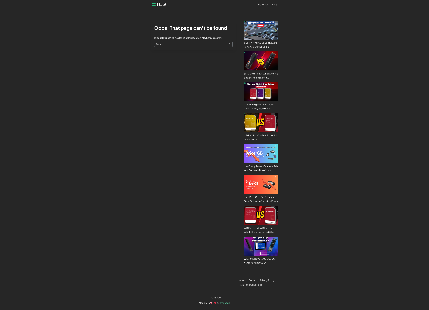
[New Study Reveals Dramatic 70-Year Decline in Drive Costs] (261, 153)
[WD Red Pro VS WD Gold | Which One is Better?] (261, 122)
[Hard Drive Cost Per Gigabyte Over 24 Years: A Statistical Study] (261, 184)
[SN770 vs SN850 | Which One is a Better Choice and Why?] (261, 60)
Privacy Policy (267, 280)
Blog (274, 4)
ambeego (225, 302)
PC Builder (263, 4)
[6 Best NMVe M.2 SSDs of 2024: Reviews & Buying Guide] (261, 30)
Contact (252, 280)
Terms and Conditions (250, 284)
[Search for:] (193, 44)
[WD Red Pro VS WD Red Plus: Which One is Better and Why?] (261, 215)
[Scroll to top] (423, 280)
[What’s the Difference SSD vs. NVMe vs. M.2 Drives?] (261, 246)
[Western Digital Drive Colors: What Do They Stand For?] (261, 91)
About (242, 280)
